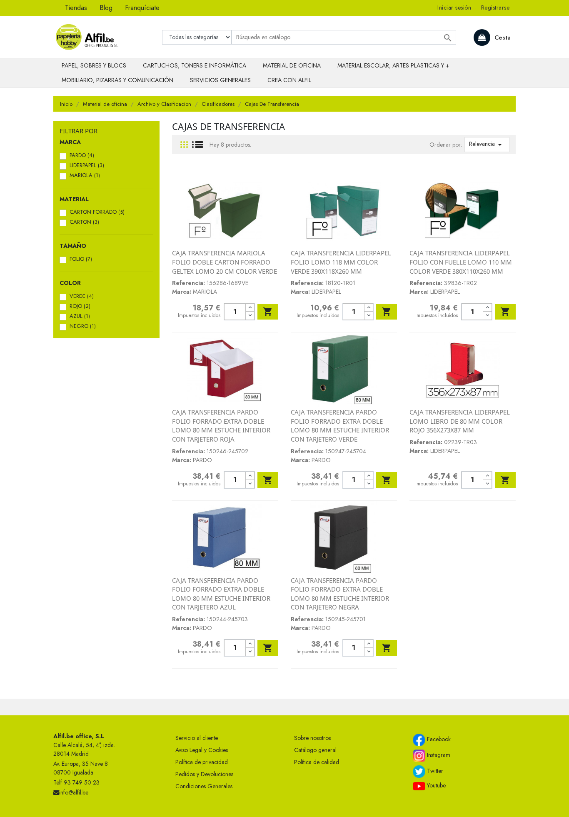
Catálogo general (315, 750)
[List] (197, 144)
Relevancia (487, 145)
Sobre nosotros (312, 738)
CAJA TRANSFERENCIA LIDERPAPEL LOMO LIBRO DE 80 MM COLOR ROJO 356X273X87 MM (459, 421)
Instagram (437, 755)
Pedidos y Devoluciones (204, 774)
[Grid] (184, 144)
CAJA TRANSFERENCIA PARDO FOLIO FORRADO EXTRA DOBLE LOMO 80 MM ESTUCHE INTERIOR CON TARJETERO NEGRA (340, 594)
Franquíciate (142, 7)
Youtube (435, 785)
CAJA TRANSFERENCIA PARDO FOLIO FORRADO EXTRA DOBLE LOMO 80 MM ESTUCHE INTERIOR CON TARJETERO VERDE (340, 425)
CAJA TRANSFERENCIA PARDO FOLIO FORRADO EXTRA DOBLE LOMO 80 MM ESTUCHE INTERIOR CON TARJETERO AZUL (221, 594)
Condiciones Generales (203, 786)
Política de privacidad (201, 762)
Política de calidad (316, 762)
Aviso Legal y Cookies (201, 750)
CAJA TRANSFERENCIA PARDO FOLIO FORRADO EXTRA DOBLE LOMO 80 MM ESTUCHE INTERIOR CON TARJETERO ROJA (221, 425)
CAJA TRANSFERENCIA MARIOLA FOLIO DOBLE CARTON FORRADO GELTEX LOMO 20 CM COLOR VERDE (224, 262)
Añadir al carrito (268, 312)
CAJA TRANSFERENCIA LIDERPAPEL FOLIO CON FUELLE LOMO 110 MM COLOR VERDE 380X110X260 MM (460, 262)
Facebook (438, 739)
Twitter (434, 771)
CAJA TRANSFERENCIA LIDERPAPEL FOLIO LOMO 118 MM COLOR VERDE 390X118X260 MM (341, 262)
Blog (106, 7)
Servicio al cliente (196, 738)
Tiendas (76, 7)
